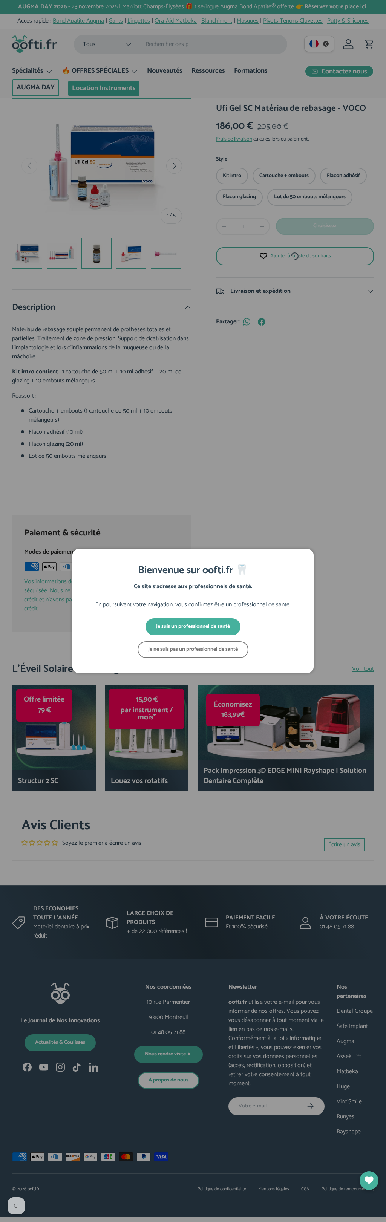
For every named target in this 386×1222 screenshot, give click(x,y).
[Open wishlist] (369, 1180)
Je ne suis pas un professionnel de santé (193, 649)
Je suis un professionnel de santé (193, 626)
